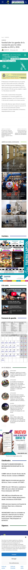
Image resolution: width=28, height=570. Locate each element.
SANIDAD (7, 37)
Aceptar (14, 554)
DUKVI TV (6, 49)
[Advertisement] (14, 20)
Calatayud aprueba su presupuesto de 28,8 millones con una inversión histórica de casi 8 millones (20, 132)
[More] (22, 121)
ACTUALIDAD (13, 370)
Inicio (3, 37)
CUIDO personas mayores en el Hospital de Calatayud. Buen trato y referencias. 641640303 (14, 506)
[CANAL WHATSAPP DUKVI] (14, 442)
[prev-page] (3, 231)
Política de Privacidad (12, 567)
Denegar (14, 558)
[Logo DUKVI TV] (8, 2)
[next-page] (5, 231)
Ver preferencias (14, 563)
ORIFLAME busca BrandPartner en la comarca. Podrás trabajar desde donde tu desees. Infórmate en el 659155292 (13, 497)
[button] (25, 537)
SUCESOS (12, 403)
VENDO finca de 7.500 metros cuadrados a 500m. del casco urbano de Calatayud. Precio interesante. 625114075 (14, 489)
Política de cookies (4, 567)
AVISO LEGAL (22, 567)
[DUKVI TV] (3, 50)
